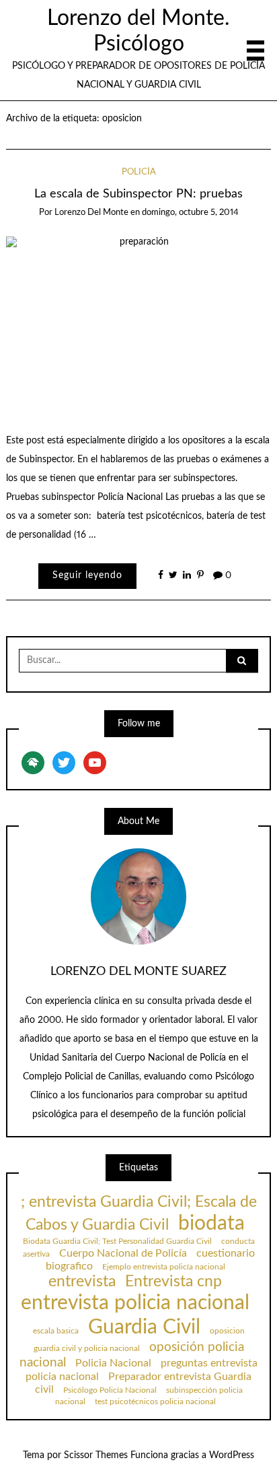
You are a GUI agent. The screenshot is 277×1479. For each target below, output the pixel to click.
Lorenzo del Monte (91, 212)
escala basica (56, 1331)
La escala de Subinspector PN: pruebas (138, 193)
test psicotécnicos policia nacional (155, 1401)
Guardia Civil (144, 1327)
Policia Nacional (113, 1363)
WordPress (231, 1455)
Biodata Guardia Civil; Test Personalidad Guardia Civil (117, 1241)
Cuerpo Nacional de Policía (123, 1253)
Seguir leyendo (87, 575)
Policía (139, 172)
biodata (211, 1224)
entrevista (82, 1281)
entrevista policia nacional (135, 1303)
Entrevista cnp (173, 1281)
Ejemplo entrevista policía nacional (163, 1267)
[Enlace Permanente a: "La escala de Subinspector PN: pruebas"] (139, 324)
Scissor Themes (96, 1455)
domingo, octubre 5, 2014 (190, 212)
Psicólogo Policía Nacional (110, 1390)
